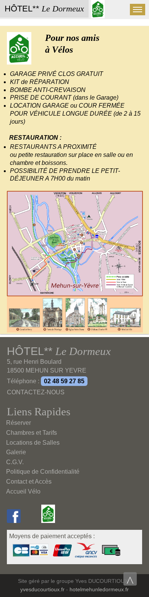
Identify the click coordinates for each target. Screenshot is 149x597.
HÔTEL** (44, 8)
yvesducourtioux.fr (42, 589)
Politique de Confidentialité (42, 471)
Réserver (18, 423)
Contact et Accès (29, 481)
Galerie (16, 452)
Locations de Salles (33, 442)
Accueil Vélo (23, 491)
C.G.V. (15, 462)
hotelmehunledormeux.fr (99, 589)
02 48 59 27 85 (64, 381)
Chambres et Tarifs (31, 432)
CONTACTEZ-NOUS (36, 392)
